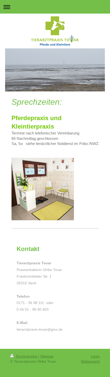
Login (95, 356)
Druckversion (26, 356)
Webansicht (90, 361)
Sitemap (46, 356)
